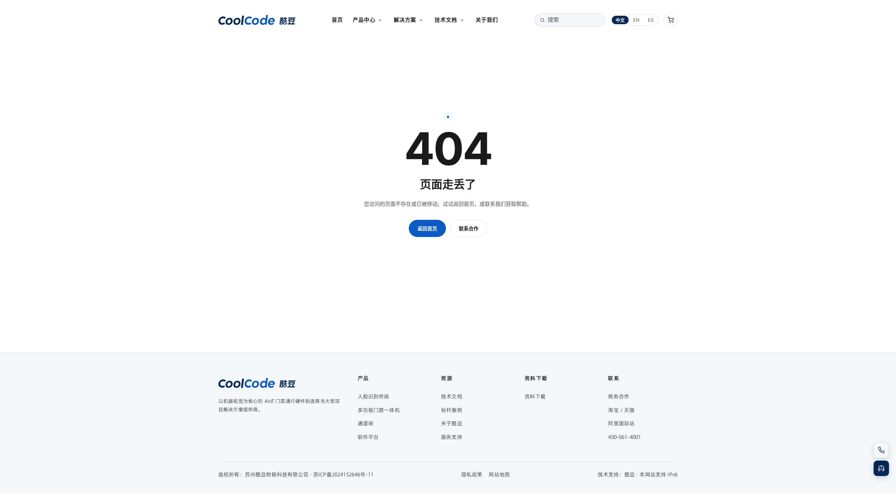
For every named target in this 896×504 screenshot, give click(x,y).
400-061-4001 (624, 437)
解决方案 (405, 19)
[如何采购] (671, 20)
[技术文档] (462, 20)
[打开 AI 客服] (881, 468)
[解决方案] (421, 20)
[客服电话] (881, 450)
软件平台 (368, 437)
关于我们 (487, 19)
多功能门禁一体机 (379, 410)
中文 (620, 20)
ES (650, 20)
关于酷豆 (451, 423)
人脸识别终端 (374, 396)
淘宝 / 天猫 (621, 410)
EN (636, 20)
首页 (337, 19)
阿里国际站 (621, 423)
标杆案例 (451, 410)
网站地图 (499, 474)
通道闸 (365, 423)
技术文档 (446, 19)
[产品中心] (380, 20)
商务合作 (618, 396)
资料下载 (535, 396)
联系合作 (468, 228)
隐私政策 (472, 474)
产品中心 (364, 19)
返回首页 (427, 228)
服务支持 (451, 437)
